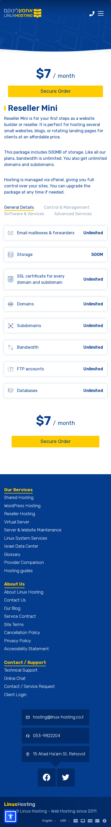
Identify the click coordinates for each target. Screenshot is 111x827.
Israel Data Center (21, 546)
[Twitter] (66, 777)
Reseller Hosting (19, 513)
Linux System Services (25, 538)
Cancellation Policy (22, 632)
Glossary (12, 554)
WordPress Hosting (22, 505)
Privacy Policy (17, 640)
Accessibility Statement (26, 648)
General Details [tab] (19, 207)
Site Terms (14, 624)
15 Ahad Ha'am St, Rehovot (58, 753)
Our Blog (12, 608)
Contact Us (15, 600)
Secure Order (56, 91)
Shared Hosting (19, 497)
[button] (10, 816)
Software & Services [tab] (24, 213)
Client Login (15, 694)
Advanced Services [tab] (73, 213)
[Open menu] (100, 13)
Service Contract (20, 616)
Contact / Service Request (29, 686)
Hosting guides (18, 570)
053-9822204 (46, 735)
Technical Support (20, 670)
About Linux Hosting (23, 592)
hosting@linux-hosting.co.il (58, 717)
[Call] (91, 13)
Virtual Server (16, 521)
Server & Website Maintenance (32, 529)
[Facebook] (47, 777)
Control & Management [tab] (67, 207)
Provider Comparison (24, 562)
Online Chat (15, 678)
